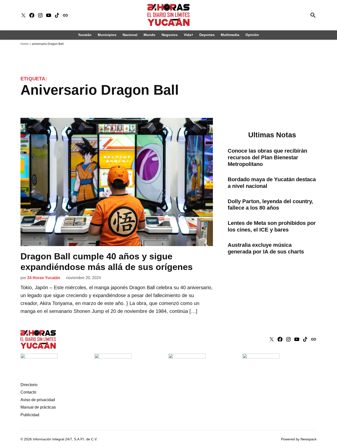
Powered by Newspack (299, 439)
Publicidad (29, 415)
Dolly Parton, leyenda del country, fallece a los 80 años (270, 204)
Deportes (207, 35)
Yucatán (85, 35)
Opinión (252, 35)
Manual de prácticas (38, 407)
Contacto (28, 392)
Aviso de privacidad (37, 400)
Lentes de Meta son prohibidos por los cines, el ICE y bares (272, 226)
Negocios (170, 35)
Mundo (149, 35)
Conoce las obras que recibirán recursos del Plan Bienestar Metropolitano (267, 157)
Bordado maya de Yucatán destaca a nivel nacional (272, 182)
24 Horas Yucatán (43, 278)
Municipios (107, 35)
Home (24, 44)
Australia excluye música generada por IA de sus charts (266, 248)
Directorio (28, 385)
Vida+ (188, 35)
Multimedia (230, 35)
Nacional (130, 35)
